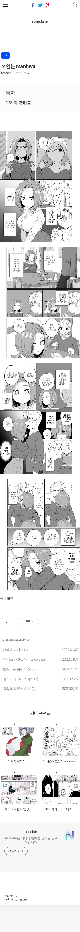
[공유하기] (11, 621)
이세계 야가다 (12, 649)
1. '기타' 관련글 (18, 102)
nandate (40, 21)
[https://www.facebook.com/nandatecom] (33, 5)
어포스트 (22, 899)
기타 (5, 639)
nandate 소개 (11, 896)
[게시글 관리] (17, 621)
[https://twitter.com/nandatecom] (40, 5)
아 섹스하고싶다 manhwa (21, 659)
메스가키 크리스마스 (17, 679)
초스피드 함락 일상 (16, 669)
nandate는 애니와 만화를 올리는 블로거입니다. (31, 840)
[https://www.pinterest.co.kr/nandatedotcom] (47, 5)
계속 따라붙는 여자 (16, 688)
